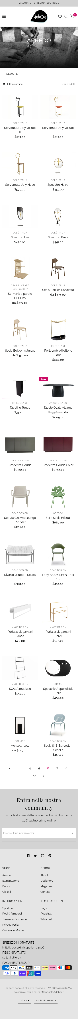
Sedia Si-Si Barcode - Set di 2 (58, 748)
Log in (44, 908)
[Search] (66, 17)
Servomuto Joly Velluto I (58, 130)
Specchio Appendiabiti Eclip (58, 691)
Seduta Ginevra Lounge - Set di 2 (20, 520)
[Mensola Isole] (20, 725)
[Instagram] (43, 856)
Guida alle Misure (13, 930)
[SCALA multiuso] (20, 668)
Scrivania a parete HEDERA (20, 296)
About (44, 875)
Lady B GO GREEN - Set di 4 (58, 577)
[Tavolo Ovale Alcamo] (58, 386)
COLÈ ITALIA (20, 123)
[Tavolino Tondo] (20, 386)
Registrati (46, 913)
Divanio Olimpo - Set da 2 (20, 577)
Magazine (46, 886)
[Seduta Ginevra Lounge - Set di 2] (20, 497)
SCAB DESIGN (20, 513)
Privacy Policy (10, 924)
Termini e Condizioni (14, 919)
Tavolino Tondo (20, 407)
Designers (46, 880)
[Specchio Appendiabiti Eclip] (58, 668)
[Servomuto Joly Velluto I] (58, 107)
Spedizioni (8, 908)
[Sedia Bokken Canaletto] (58, 269)
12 (34, 776)
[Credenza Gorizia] (20, 444)
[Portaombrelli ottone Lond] (58, 330)
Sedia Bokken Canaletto (58, 290)
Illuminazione (10, 880)
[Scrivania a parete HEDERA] (20, 269)
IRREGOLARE (58, 346)
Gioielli (6, 891)
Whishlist (46, 919)
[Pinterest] (49, 856)
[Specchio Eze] (20, 216)
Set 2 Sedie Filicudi (58, 517)
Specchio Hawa (58, 184)
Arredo (6, 875)
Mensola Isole (20, 745)
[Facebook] (28, 856)
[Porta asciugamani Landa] (20, 611)
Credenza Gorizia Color (58, 465)
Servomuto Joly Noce (20, 184)
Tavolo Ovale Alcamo (58, 407)
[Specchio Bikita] (58, 216)
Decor (6, 886)
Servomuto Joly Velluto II (20, 130)
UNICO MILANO (58, 403)
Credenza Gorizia (20, 465)
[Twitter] (36, 856)
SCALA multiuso (20, 688)
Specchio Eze (20, 237)
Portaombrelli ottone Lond (58, 353)
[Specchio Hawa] (58, 164)
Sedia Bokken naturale (20, 350)
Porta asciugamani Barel (58, 634)
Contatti (45, 891)
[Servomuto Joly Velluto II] (20, 107)
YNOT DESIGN (20, 627)
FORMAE (58, 684)
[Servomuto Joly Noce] (20, 164)
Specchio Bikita (58, 237)
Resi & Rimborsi (12, 913)
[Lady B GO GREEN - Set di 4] (58, 554)
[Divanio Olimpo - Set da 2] (20, 554)
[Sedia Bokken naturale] (20, 330)
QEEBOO (58, 513)
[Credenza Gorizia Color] (58, 444)
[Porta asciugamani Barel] (58, 611)
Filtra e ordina (14, 84)
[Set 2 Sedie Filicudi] (58, 497)
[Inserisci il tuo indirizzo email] (72, 833)
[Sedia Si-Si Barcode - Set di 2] (58, 725)
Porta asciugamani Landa (19, 634)
